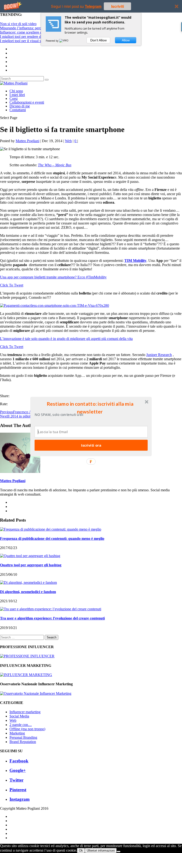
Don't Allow (98, 40)
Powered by (52, 40)
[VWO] (64, 40)
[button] (90, 407)
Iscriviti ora (91, 445)
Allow (126, 40)
